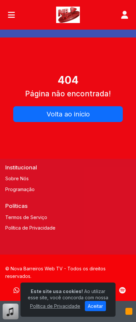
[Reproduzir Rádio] (128, 311)
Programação (20, 189)
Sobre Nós (17, 178)
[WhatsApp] (16, 290)
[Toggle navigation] (11, 15)
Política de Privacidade (30, 228)
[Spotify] (122, 290)
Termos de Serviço (26, 217)
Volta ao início (68, 114)
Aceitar (95, 306)
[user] (124, 15)
